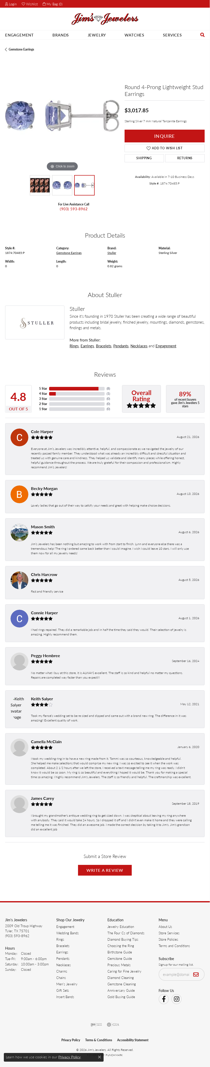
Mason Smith (43, 527)
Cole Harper (42, 431)
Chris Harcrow (44, 574)
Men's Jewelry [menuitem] (67, 984)
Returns (185, 158)
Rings (74, 345)
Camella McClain (46, 741)
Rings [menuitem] (60, 939)
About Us (165, 926)
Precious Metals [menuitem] (119, 964)
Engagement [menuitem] (65, 926)
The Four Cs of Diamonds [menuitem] (126, 932)
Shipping (144, 158)
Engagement (19, 35)
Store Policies (168, 939)
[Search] (203, 34)
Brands (60, 35)
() (108, 388)
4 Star (43, 393)
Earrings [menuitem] (62, 952)
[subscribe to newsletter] (196, 974)
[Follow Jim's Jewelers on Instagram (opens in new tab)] (176, 999)
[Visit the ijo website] (96, 1024)
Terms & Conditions (98, 1040)
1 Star (43, 409)
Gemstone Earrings (21, 49)
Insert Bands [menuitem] (65, 996)
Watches (134, 35)
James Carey (42, 798)
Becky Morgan (44, 488)
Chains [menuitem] (61, 977)
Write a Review (105, 870)
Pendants (121, 345)
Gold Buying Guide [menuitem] (121, 996)
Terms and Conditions (174, 945)
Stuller (111, 253)
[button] (11, 4)
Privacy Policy (70, 1040)
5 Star (43, 388)
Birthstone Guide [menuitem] (119, 952)
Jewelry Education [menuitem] (120, 926)
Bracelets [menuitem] (63, 945)
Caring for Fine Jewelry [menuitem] (124, 971)
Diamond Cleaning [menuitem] (120, 977)
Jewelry (97, 35)
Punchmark (114, 1055)
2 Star (43, 404)
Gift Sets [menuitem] (62, 990)
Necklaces (139, 345)
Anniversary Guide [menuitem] (121, 990)
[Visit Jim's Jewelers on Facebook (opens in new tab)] (164, 999)
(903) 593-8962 (73, 208)
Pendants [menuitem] (63, 958)
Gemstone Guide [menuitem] (119, 958)
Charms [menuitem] (61, 971)
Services (172, 35)
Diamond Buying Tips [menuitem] (122, 939)
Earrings (87, 345)
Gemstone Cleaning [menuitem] (121, 984)
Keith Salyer (42, 699)
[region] (62, 115)
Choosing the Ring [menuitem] (120, 945)
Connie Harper (44, 613)
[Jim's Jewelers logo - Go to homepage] (105, 19)
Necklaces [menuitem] (63, 964)
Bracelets (104, 345)
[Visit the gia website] (113, 1024)
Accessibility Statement (132, 1040)
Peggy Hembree (45, 655)
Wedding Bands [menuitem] (67, 932)
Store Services (169, 932)
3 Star (43, 399)
